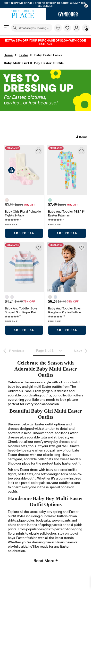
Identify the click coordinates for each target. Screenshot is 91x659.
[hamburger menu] (6, 28)
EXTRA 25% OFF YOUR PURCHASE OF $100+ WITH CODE (45, 42)
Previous (16, 351)
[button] (67, 28)
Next (78, 351)
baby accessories (59, 471)
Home (8, 56)
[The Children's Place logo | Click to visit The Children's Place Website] (23, 14)
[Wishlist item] (68, 31)
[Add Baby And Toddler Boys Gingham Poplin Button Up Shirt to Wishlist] (81, 248)
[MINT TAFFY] (12, 298)
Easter (23, 56)
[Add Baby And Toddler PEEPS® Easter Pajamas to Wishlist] (81, 151)
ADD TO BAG (24, 234)
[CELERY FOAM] (55, 298)
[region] (45, 4)
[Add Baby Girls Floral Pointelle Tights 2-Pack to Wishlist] (38, 151)
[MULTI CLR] (7, 201)
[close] (86, 6)
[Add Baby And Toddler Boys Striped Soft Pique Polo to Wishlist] (38, 248)
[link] (58, 28)
